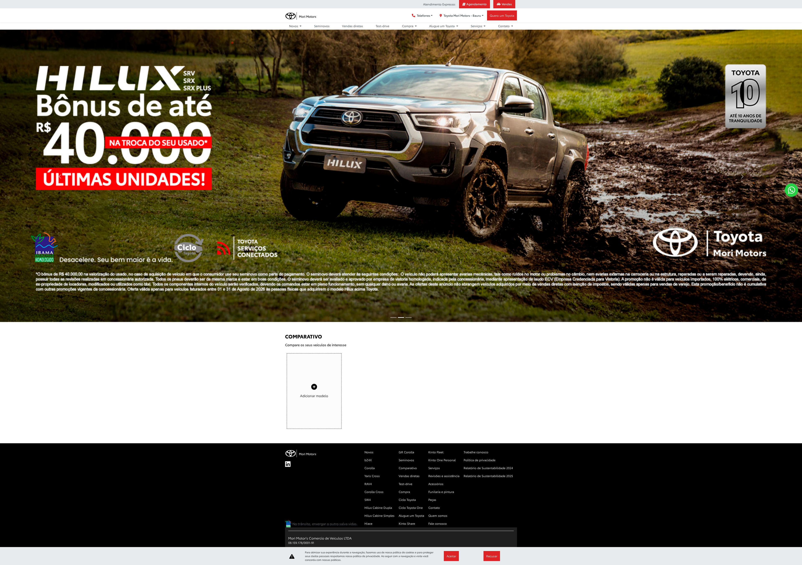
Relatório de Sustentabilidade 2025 (488, 476)
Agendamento (476, 4)
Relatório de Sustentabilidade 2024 (488, 468)
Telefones (423, 15)
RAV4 (368, 484)
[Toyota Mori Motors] (301, 15)
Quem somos (437, 515)
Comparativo (408, 468)
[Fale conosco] (791, 190)
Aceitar (451, 556)
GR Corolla (406, 452)
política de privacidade (366, 556)
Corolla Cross (373, 492)
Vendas (507, 4)
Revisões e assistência (443, 476)
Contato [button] (504, 26)
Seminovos (322, 26)
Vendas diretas (352, 26)
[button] (60, 114)
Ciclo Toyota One (411, 507)
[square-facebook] (300, 464)
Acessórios (435, 484)
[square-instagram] (310, 464)
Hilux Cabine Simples (379, 515)
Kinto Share (407, 523)
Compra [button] (408, 26)
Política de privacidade (479, 460)
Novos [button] (294, 26)
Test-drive (382, 26)
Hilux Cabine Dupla (378, 507)
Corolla (369, 468)
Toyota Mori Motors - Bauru (462, 15)
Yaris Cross (372, 476)
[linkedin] (290, 464)
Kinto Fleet (435, 452)
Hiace (368, 523)
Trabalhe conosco (476, 452)
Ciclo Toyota (407, 500)
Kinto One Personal (442, 460)
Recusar (491, 556)
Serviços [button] (477, 26)
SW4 (367, 500)
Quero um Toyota (502, 15)
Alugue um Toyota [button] (442, 26)
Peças (432, 500)
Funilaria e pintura (441, 492)
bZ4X (368, 460)
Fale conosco (437, 523)
